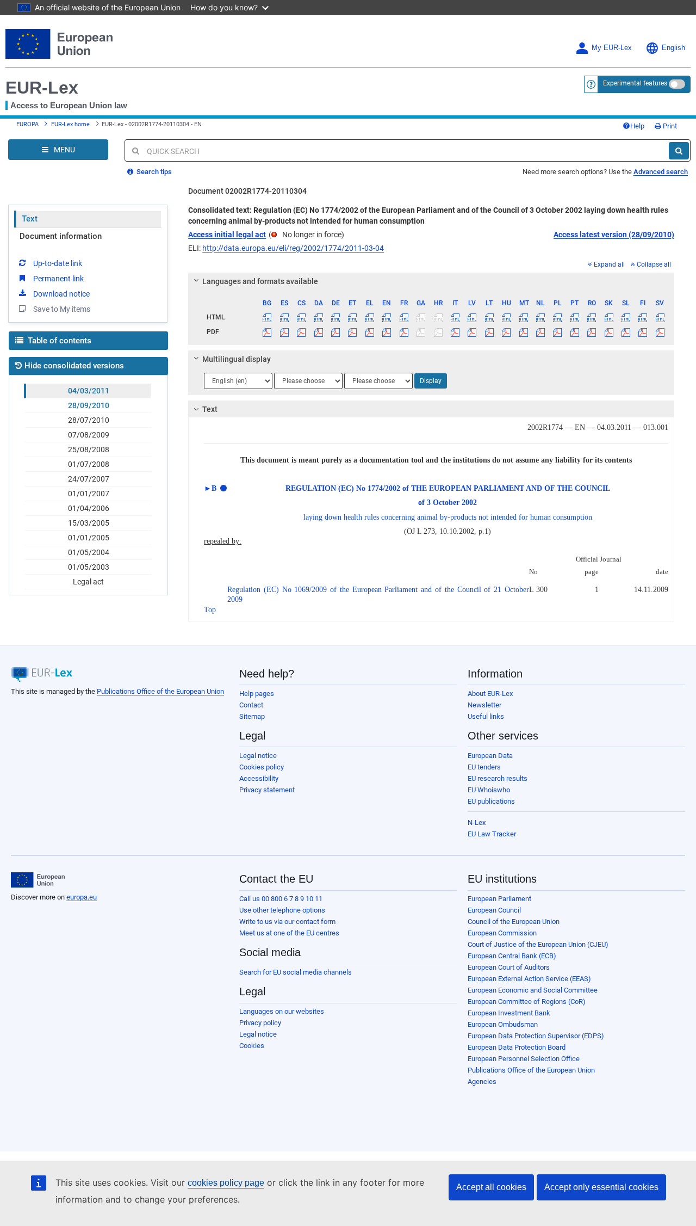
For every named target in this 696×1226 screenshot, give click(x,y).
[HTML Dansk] (318, 317)
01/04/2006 (88, 508)
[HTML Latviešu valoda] (472, 317)
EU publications (491, 801)
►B (210, 488)
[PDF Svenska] (660, 332)
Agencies (482, 1081)
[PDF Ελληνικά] (370, 332)
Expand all (609, 264)
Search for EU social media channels (295, 972)
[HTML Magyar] (506, 317)
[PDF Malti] (523, 332)
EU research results (497, 778)
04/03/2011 (88, 390)
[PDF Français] (404, 332)
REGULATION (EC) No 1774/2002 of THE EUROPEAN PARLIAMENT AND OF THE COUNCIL (447, 488)
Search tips (153, 172)
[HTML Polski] (557, 317)
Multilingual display (236, 359)
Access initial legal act (227, 234)
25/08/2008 (88, 449)
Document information (61, 236)
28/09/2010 (88, 405)
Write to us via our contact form (287, 921)
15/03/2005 (88, 523)
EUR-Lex (41, 87)
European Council (494, 910)
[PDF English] (386, 332)
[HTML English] (386, 317)
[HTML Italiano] (455, 317)
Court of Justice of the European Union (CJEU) (538, 944)
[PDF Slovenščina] (626, 332)
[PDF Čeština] (301, 332)
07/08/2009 (88, 434)
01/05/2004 (88, 552)
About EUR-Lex (490, 693)
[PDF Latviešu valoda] (472, 332)
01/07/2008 (88, 464)
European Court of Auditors (509, 967)
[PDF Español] (284, 332)
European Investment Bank (509, 1013)
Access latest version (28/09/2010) (614, 234)
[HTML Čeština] (301, 317)
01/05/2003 (88, 567)
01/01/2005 (88, 537)
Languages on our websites (281, 1011)
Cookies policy (261, 767)
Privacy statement (267, 790)
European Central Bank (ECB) (512, 956)
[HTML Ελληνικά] (370, 317)
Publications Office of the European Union (160, 691)
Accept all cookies (491, 1187)
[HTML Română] (591, 317)
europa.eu (81, 897)
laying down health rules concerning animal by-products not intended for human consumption (447, 517)
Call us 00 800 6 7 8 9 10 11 (280, 899)
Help (637, 126)
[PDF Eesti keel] (352, 332)
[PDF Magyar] (506, 332)
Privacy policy (260, 1023)
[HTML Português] (575, 317)
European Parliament (499, 899)
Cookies (251, 1046)
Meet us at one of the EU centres (289, 933)
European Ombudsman (503, 1024)
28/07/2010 (88, 420)
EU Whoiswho (489, 790)
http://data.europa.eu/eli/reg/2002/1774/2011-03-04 (293, 248)
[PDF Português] (575, 332)
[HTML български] (267, 317)
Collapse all (654, 264)
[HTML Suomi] (643, 317)
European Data (490, 755)
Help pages (256, 693)
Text (30, 219)
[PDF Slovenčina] (608, 332)
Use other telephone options (282, 910)
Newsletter (484, 705)
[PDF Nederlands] (540, 332)
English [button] (673, 48)
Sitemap (252, 716)
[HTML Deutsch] (335, 317)
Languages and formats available (260, 281)
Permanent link (58, 278)
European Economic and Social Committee (533, 990)
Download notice (61, 293)
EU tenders (484, 767)
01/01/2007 (88, 493)
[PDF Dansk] (318, 332)
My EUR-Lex (612, 48)
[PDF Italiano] (455, 332)
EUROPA (27, 124)
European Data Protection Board (517, 1047)
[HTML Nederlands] (540, 317)
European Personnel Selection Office (524, 1059)
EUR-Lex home (70, 124)
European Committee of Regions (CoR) (527, 1001)
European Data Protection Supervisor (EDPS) (536, 1036)
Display (431, 381)
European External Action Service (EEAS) (529, 979)
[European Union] (38, 880)
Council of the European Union (514, 921)
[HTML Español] (284, 317)
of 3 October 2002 (447, 502)
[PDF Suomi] (643, 332)
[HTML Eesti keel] (352, 317)
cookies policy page (226, 1182)
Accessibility (258, 778)
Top (210, 610)
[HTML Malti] (523, 317)
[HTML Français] (404, 317)
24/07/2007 (88, 479)
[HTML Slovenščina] (626, 317)
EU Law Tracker (492, 834)
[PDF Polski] (557, 332)
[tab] (431, 281)
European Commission (502, 933)
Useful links (486, 716)
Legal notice (258, 755)
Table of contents (58, 341)
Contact (251, 705)
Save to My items (61, 309)
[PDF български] (267, 332)
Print (669, 126)
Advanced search (660, 172)
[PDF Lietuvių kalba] (489, 332)
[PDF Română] (591, 332)
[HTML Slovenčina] (608, 317)
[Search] (679, 150)
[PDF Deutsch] (335, 332)
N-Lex (477, 822)
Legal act (88, 581)
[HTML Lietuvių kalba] (489, 317)
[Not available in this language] (421, 317)
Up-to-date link (57, 263)
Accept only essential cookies (601, 1187)
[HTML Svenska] (660, 317)
